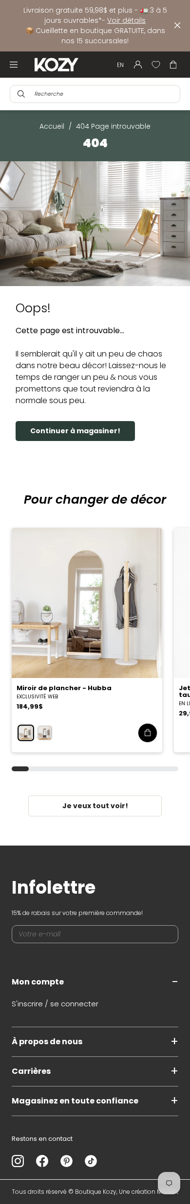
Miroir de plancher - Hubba (64, 688)
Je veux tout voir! (95, 806)
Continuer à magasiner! (75, 431)
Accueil (51, 126)
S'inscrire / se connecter (55, 1004)
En (120, 65)
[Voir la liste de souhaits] (156, 64)
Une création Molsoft (148, 1191)
